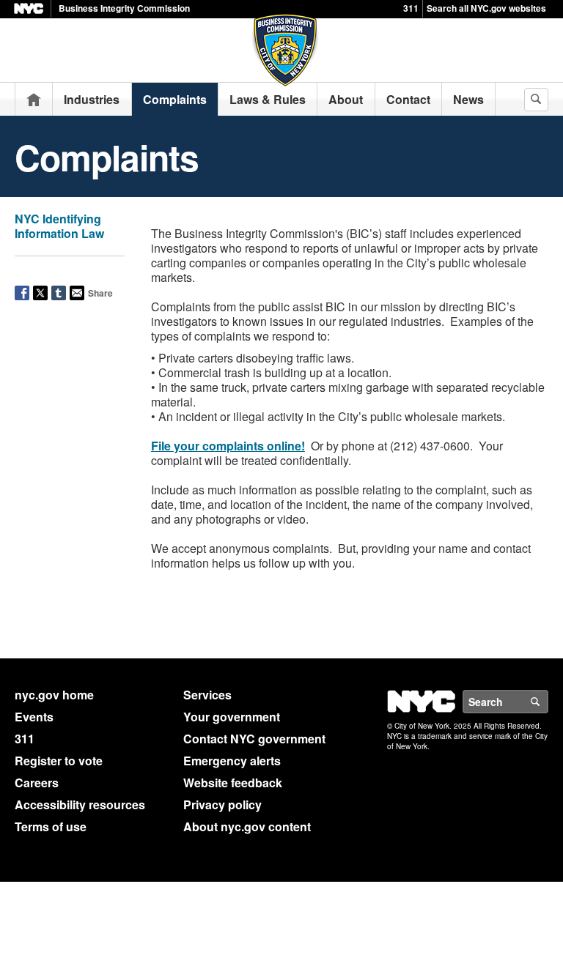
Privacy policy (222, 804)
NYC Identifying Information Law (59, 226)
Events (34, 716)
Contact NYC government (254, 738)
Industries (91, 99)
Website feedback (232, 782)
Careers (37, 782)
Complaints (175, 99)
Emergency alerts (232, 760)
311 (411, 8)
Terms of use (51, 826)
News (468, 99)
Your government (231, 716)
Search (547, 701)
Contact (408, 99)
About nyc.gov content (247, 826)
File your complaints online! (228, 445)
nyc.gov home (54, 694)
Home (33, 99)
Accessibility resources (80, 804)
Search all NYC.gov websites (486, 8)
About (345, 99)
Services (207, 694)
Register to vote (59, 760)
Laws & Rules (267, 99)
